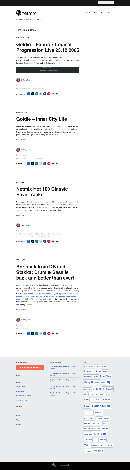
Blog (102, 12)
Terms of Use (20, 387)
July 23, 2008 (20, 182)
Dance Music (105, 376)
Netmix (106, 418)
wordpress (88, 451)
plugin (105, 423)
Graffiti (98, 400)
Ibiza (85, 413)
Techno (43, 236)
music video (89, 418)
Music (20, 155)
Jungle (32, 236)
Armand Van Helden (94, 366)
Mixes (20, 85)
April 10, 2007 (21, 260)
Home (88, 12)
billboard (98, 371)
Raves (38, 236)
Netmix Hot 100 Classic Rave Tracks (42, 191)
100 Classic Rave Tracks (26, 234)
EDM (86, 399)
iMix (22, 236)
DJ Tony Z (38, 234)
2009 (85, 366)
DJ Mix (20, 89)
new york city (89, 423)
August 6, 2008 (21, 112)
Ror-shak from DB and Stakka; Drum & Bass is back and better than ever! (45, 272)
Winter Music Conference (102, 445)
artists (104, 366)
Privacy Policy (20, 391)
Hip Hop (106, 399)
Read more (21, 139)
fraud (92, 400)
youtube (98, 450)
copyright (95, 376)
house (54, 234)
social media (88, 434)
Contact (109, 12)
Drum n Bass (28, 89)
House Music (101, 406)
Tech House (100, 433)
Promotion (96, 428)
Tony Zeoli (27, 80)
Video (25, 155)
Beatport (88, 371)
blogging (105, 371)
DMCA (86, 394)
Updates (103, 440)
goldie (35, 89)
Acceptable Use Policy (23, 395)
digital (103, 383)
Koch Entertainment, (25, 285)
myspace (99, 418)
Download (94, 394)
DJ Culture (87, 389)
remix (105, 428)
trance (48, 236)
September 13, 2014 (23, 38)
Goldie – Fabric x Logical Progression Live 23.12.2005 (47, 47)
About (95, 12)
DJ (108, 382)
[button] (54, 465)
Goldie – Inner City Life (41, 118)
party (99, 423)
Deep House (91, 382)
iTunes (27, 236)
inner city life (37, 158)
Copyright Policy (21, 400)
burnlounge (87, 376)
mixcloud (41, 89)
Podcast (87, 428)
